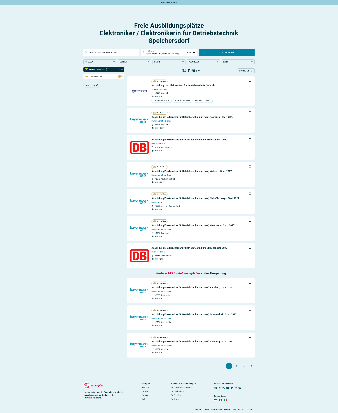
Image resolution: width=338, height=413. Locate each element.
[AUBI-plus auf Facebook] (216, 388)
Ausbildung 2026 (168, 2)
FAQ (143, 399)
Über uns (145, 387)
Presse (227, 409)
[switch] (115, 76)
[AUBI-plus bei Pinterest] (224, 388)
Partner (145, 395)
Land (225, 62)
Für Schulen (176, 395)
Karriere (145, 391)
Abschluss (194, 62)
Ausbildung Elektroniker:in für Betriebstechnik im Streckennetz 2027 (189, 139)
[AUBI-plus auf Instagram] (220, 388)
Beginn (157, 62)
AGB (207, 409)
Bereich (123, 62)
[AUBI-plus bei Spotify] (240, 388)
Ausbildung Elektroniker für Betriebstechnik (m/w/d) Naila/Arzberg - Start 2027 (195, 198)
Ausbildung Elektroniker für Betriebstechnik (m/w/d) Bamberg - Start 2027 (192, 341)
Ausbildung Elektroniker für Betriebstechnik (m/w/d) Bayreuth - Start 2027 (192, 117)
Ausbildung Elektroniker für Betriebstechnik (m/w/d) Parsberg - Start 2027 (192, 287)
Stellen (89, 62)
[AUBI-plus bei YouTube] (228, 388)
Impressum (198, 409)
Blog (234, 409)
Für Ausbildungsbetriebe (181, 387)
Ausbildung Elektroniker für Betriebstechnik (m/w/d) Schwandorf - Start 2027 (194, 314)
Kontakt (250, 409)
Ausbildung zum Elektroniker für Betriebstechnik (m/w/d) (183, 85)
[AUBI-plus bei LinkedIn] (232, 388)
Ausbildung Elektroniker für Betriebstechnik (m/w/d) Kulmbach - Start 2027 (192, 225)
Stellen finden (226, 52)
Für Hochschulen (178, 391)
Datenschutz (216, 409)
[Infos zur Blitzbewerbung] (107, 69)
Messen (241, 409)
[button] (250, 81)
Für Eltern (175, 399)
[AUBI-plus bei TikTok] (236, 388)
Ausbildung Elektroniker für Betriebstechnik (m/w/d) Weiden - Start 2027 (191, 171)
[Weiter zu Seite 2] (251, 366)
